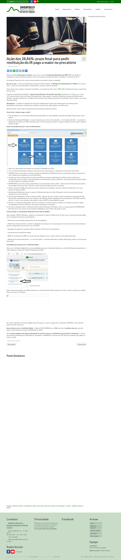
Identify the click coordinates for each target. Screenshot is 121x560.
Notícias (16, 66)
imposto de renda (11, 340)
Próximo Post (82, 344)
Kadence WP (56, 556)
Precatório (18, 340)
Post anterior (11, 344)
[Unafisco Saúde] (74, 371)
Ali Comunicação (33, 556)
